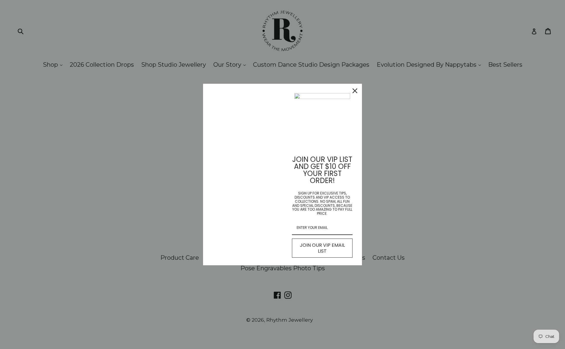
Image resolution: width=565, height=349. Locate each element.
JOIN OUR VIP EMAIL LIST (322, 248)
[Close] (355, 91)
